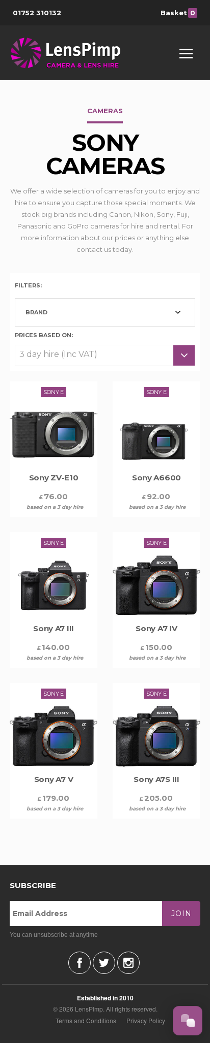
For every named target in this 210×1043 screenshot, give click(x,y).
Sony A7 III (53, 628)
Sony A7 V (53, 779)
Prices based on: (44, 335)
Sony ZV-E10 (53, 477)
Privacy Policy (145, 1020)
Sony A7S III (156, 779)
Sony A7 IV (156, 628)
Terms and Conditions (86, 1020)
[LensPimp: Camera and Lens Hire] (73, 53)
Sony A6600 (156, 477)
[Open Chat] (187, 1020)
